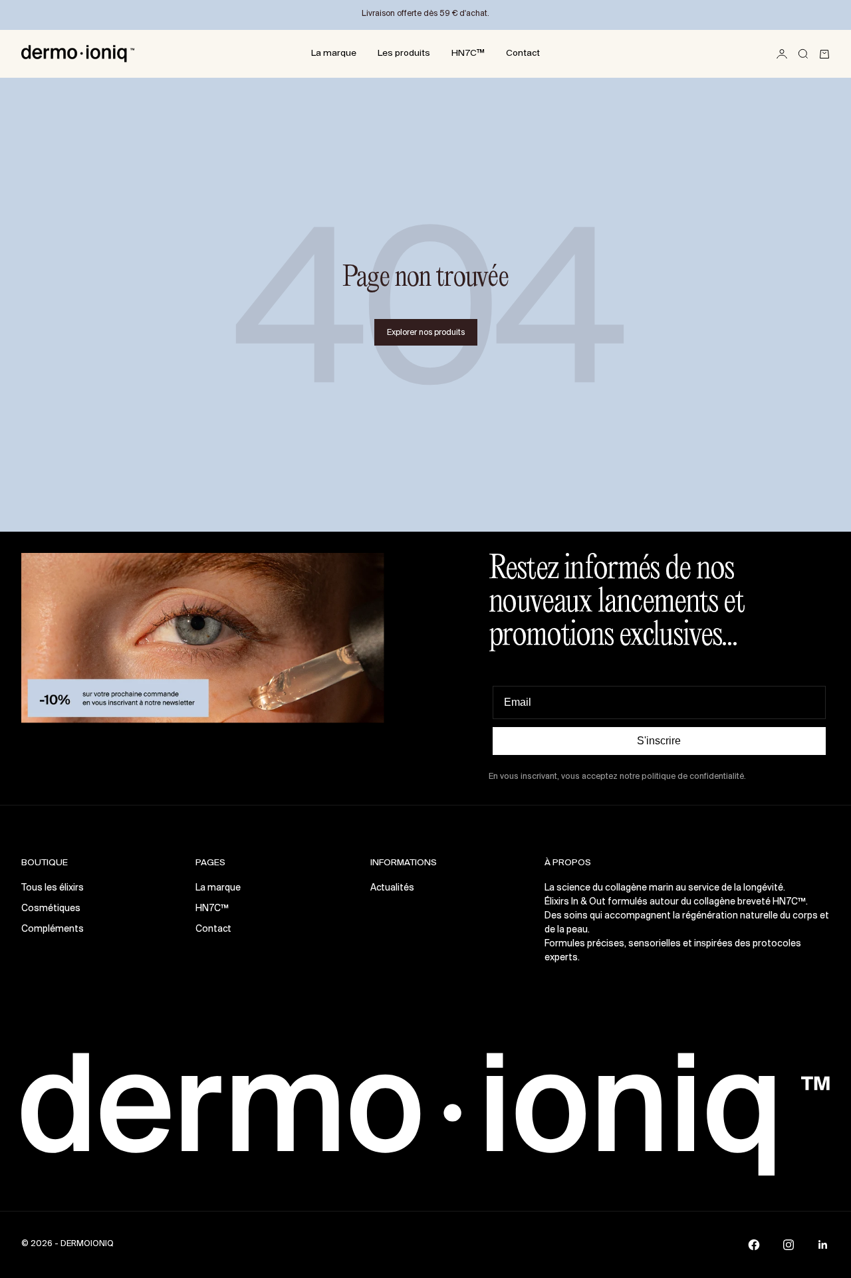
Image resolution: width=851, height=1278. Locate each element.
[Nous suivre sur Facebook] (754, 1244)
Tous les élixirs (52, 888)
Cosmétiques (50, 909)
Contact (523, 53)
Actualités (392, 888)
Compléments (52, 929)
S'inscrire (659, 740)
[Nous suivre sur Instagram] (788, 1244)
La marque (333, 53)
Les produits (404, 53)
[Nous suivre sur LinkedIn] (823, 1244)
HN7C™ (468, 53)
